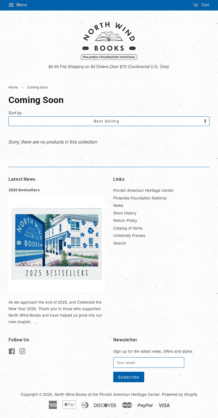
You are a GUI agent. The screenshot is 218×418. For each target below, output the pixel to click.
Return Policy (125, 220)
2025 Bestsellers (24, 190)
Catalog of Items (127, 228)
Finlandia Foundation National (140, 198)
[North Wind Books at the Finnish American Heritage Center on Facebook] (12, 352)
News (118, 205)
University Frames (129, 235)
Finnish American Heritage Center (143, 190)
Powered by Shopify (180, 394)
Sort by (15, 112)
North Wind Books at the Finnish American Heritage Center (107, 394)
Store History (125, 213)
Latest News (22, 179)
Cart (204, 4)
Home (13, 87)
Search (119, 243)
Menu (21, 4)
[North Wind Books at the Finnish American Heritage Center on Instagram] (22, 352)
